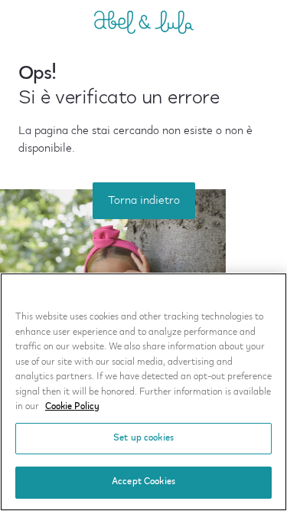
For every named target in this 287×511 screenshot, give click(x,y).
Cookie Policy (72, 406)
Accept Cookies (143, 482)
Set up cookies (143, 438)
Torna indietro (144, 201)
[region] (143, 392)
